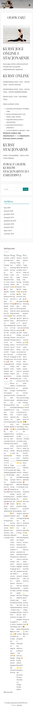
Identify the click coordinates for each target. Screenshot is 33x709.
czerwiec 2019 (9, 234)
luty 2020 (7, 208)
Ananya (19, 705)
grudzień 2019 (9, 214)
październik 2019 (10, 221)
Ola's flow (7, 3)
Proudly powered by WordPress (16, 703)
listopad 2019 (9, 217)
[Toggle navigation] (29, 5)
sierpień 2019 (9, 227)
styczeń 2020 (8, 211)
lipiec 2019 (8, 230)
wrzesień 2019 (9, 224)
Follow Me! (9, 692)
